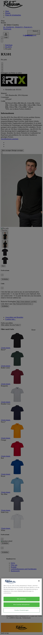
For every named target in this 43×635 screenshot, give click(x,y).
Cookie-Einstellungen (21, 610)
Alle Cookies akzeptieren (21, 604)
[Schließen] (38, 580)
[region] (21, 596)
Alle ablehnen (21, 599)
